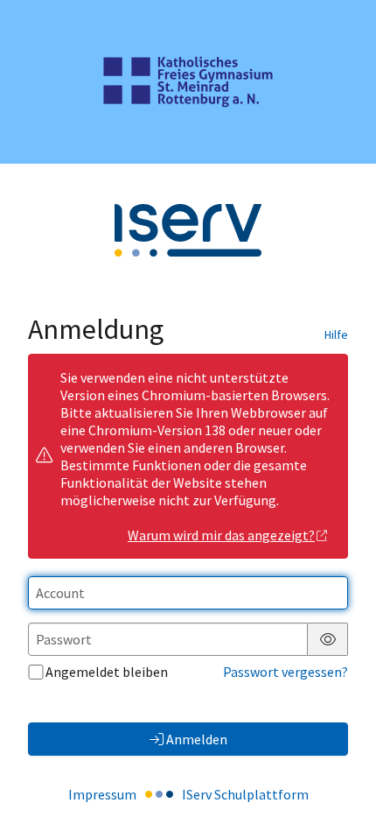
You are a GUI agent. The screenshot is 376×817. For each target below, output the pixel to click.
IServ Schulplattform (245, 794)
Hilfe (336, 334)
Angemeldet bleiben (106, 671)
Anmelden (196, 739)
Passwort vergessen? (285, 671)
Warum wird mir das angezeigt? (221, 535)
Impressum (102, 794)
